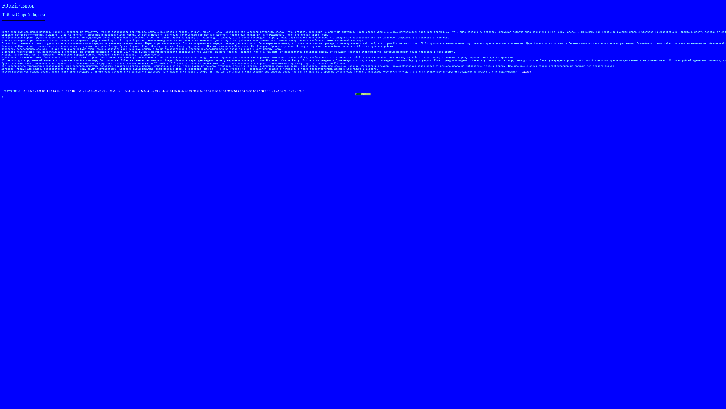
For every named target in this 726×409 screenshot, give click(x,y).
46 (179, 90)
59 (228, 90)
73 (281, 90)
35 (137, 90)
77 (296, 90)
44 (171, 90)
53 (205, 90)
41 (160, 90)
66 (254, 90)
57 (220, 90)
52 (201, 90)
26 (103, 90)
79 (303, 90)
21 (84, 90)
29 (114, 90)
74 (284, 90)
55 (213, 90)
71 (273, 90)
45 (175, 90)
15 (61, 90)
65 (250, 90)
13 (54, 90)
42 (163, 90)
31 (122, 90)
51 (197, 90)
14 (58, 90)
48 (186, 90)
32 (126, 90)
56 (216, 90)
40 (156, 90)
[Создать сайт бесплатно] (363, 94)
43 (167, 90)
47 (182, 90)
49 (190, 90)
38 (148, 90)
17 (69, 90)
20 (80, 90)
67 (258, 90)
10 (43, 90)
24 (95, 90)
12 (50, 90)
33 (129, 90)
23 (92, 90)
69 (266, 90)
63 (243, 90)
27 (107, 90)
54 (209, 90)
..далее (525, 71)
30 (118, 90)
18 (73, 90)
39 (152, 90)
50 (194, 90)
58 (224, 90)
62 (239, 90)
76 (292, 90)
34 (133, 90)
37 (145, 90)
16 (65, 90)
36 (141, 90)
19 (76, 90)
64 (247, 90)
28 (110, 90)
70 (269, 90)
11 (46, 90)
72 (277, 90)
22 (88, 90)
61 (235, 90)
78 (300, 90)
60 (231, 90)
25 (99, 90)
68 (262, 90)
